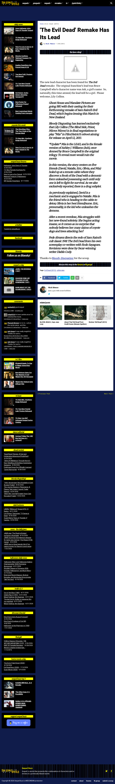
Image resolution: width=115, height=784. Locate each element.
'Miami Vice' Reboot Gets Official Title (24, 383)
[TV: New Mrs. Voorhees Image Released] (9, 40)
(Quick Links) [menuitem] (76, 3)
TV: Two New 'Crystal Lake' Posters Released (23, 85)
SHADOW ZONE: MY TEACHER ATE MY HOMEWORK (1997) (22, 280)
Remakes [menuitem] (58, 3)
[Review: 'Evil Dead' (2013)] (100, 312)
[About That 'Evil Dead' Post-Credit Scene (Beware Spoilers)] (75, 312)
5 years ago (25, 319)
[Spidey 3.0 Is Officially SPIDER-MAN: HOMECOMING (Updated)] (9, 703)
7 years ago (26, 338)
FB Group (97, 781)
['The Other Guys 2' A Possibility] (9, 694)
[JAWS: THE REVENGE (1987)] (9, 271)
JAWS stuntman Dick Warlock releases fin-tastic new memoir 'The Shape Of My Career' (18, 540)
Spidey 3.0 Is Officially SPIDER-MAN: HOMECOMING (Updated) (23, 704)
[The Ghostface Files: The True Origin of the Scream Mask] (9, 131)
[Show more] (82, 278)
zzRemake (60, 270)
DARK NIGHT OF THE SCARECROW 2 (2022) (23, 288)
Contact (74, 781)
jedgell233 (11, 314)
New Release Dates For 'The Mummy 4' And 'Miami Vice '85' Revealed (24, 375)
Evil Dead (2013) (52, 24)
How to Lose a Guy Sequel (13, 174)
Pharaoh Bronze (13, 323)
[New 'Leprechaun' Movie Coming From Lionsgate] (9, 113)
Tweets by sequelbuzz (12, 229)
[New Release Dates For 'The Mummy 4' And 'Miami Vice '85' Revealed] (9, 375)
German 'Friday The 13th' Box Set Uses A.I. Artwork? (24, 438)
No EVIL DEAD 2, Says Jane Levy (49, 323)
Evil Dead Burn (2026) (11, 667)
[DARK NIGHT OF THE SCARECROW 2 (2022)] (9, 289)
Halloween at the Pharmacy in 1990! (16, 626)
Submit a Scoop (108, 781)
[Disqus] (75, 359)
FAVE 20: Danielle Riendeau (13, 645)
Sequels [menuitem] (25, 3)
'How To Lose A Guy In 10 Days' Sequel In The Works (24, 49)
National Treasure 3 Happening (15, 176)
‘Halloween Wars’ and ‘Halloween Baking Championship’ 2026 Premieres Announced (18, 564)
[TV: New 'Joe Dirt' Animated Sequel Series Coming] (9, 420)
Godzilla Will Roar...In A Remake (23, 684)
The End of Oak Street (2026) (14, 663)
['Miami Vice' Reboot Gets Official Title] (9, 384)
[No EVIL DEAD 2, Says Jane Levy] (51, 312)
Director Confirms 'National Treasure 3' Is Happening (23, 58)
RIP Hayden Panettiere (12, 181)
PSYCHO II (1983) (9, 310)
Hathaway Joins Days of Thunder (15, 165)
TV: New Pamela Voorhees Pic (14, 170)
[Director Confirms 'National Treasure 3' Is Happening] (9, 58)
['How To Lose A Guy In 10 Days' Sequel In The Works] (9, 49)
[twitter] (49, 294)
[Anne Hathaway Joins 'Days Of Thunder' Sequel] (9, 30)
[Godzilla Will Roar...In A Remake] (9, 685)
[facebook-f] (111, 771)
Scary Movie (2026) (11, 670)
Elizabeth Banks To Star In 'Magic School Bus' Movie (23, 365)
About (81, 781)
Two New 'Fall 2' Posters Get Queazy (23, 75)
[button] (111, 3)
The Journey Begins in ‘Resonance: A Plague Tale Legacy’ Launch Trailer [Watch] (17, 489)
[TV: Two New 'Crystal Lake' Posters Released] (9, 86)
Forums (88, 781)
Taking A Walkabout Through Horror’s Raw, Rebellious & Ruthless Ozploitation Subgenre (18, 463)
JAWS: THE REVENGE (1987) (23, 270)
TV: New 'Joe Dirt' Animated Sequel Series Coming (24, 420)
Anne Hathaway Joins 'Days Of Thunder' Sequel (24, 29)
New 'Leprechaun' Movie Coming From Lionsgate (23, 112)
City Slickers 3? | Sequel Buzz (12, 319)
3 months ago (19, 310)
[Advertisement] (57, 14)
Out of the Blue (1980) (12, 593)
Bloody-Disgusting (63, 258)
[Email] (77, 278)
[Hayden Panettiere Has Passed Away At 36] (9, 67)
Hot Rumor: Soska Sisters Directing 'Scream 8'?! (21, 95)
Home (42, 24)
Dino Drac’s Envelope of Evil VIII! (15, 621)
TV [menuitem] (66, 3)
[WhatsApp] (73, 278)
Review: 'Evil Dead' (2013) (98, 322)
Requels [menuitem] (47, 3)
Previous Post (44, 393)
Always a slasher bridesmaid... (14, 648)
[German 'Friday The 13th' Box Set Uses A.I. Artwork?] (9, 438)
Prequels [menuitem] (36, 3)
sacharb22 (11, 307)
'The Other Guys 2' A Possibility (22, 693)
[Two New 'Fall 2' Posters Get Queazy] (9, 76)
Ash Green (11, 331)
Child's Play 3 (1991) (11, 595)
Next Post (108, 393)
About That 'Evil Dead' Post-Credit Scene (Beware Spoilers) (75, 323)
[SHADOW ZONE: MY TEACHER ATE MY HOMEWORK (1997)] (9, 280)
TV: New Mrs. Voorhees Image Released (23, 39)
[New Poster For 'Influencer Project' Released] (9, 104)
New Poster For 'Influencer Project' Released (22, 104)
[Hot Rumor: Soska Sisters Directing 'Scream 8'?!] (9, 95)
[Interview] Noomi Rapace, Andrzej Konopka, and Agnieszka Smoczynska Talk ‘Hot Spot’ (17, 577)
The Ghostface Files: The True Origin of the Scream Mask (23, 131)
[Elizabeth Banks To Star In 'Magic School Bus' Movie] (9, 365)
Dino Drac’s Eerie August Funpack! (16, 617)
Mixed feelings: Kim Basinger (14, 597)
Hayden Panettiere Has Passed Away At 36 (23, 66)
